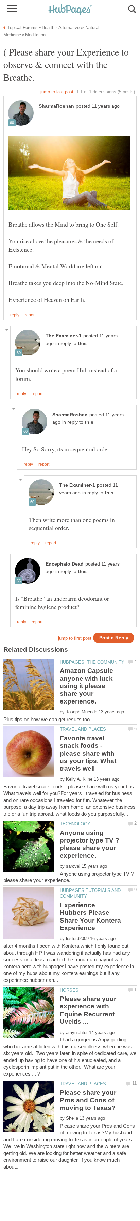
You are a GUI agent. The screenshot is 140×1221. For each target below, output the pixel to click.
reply (14, 315)
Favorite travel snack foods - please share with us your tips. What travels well (88, 753)
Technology (75, 823)
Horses (69, 990)
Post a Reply (113, 637)
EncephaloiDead (65, 564)
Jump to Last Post (56, 91)
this (82, 343)
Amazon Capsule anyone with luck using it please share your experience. (86, 686)
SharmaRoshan (56, 106)
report (30, 315)
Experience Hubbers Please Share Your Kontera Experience (90, 916)
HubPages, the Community (92, 662)
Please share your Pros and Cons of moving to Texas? (88, 1100)
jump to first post (74, 638)
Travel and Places (83, 729)
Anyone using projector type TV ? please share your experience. (89, 844)
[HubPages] (70, 10)
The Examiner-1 (64, 335)
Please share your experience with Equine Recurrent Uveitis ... (88, 1010)
